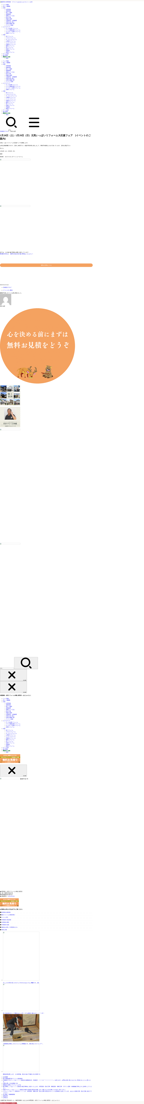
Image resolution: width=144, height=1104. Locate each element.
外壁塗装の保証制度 (6, 919)
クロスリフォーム (11, 38)
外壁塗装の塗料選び (6, 912)
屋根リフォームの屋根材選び (8, 914)
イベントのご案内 (8, 290)
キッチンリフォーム (11, 39)
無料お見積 (4, 929)
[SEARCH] (11, 127)
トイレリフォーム (11, 42)
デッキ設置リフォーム (12, 28)
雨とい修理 (9, 12)
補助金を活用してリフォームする (12, 1085)
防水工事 (8, 17)
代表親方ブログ (4, 131)
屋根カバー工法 (10, 15)
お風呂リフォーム (11, 41)
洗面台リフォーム (11, 44)
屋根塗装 (8, 11)
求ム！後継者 (6, 6)
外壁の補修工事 (10, 23)
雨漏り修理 (9, 19)
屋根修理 (8, 14)
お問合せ (5, 1097)
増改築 (8, 50)
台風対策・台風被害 (11, 20)
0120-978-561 (11, 896)
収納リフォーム (10, 49)
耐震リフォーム (10, 52)
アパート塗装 (9, 25)
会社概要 (5, 1077)
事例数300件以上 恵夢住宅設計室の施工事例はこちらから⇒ (16, 254)
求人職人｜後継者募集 (9, 1094)
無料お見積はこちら (46, 265)
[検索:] (7, 668)
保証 (7, 58)
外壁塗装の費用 (5, 922)
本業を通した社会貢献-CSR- (10, 1083)
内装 (4, 34)
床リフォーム (9, 36)
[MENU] (34, 127)
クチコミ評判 (5, 917)
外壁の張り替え (10, 22)
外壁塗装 (8, 9)
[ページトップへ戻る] (17, 1103)
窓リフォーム (9, 47)
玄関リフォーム (10, 33)
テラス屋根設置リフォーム (13, 30)
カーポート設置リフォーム (13, 31)
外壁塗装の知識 (5, 924)
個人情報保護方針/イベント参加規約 (12, 1078)
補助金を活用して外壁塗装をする (9, 927)
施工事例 (5, 55)
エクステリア (6, 26)
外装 (4, 8)
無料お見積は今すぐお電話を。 (8, 1103)
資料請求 (5, 1096)
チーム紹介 (6, 53)
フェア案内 (6, 4)
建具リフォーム (10, 45)
